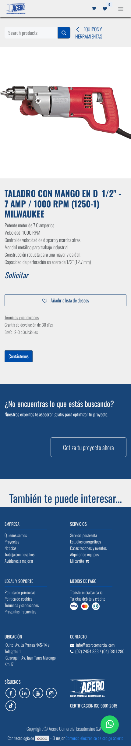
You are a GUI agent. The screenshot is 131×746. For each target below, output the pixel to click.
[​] (10, 693)
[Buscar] (64, 32)
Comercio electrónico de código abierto (94, 738)
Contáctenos (19, 356)
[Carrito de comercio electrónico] (93, 8)
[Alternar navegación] (120, 8)
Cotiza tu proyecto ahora (88, 447)
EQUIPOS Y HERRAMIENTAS (88, 32)
